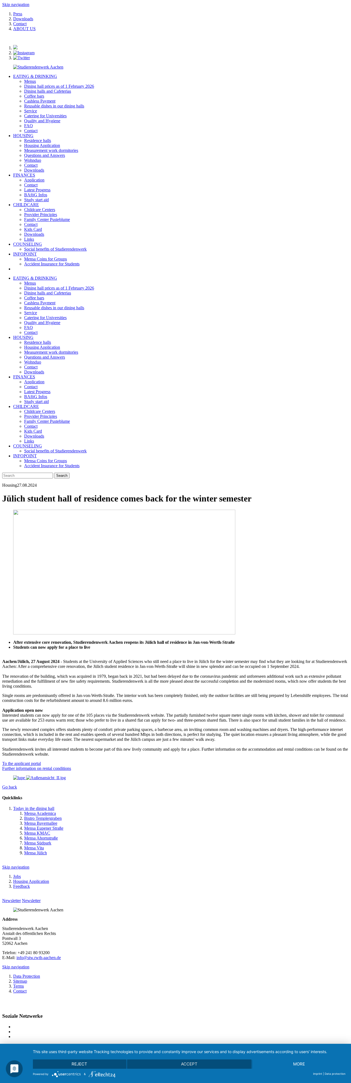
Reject (79, 1064)
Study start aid (36, 401)
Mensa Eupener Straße (43, 828)
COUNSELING (27, 244)
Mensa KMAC (37, 833)
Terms (18, 986)
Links (29, 441)
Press (17, 14)
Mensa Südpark (37, 843)
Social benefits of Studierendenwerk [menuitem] (55, 249)
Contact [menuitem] (31, 130)
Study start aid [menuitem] (36, 199)
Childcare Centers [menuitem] (39, 209)
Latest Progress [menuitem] (37, 190)
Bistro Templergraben (43, 818)
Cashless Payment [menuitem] (39, 101)
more (299, 1064)
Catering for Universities (45, 317)
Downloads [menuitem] (34, 170)
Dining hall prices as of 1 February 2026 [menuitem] (59, 86)
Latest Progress (37, 391)
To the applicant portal (21, 763)
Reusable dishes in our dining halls (54, 307)
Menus (30, 283)
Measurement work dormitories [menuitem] (51, 150)
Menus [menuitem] (30, 81)
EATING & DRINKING (35, 76)
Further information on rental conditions (36, 768)
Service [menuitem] (30, 111)
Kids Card (33, 431)
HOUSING (23, 135)
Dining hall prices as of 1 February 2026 (59, 288)
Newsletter (11, 900)
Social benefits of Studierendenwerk (55, 451)
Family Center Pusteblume (47, 421)
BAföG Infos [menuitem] (35, 194)
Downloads (23, 18)
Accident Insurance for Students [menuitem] (52, 264)
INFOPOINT (25, 254)
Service (30, 312)
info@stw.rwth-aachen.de (38, 957)
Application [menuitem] (34, 180)
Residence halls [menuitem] (37, 140)
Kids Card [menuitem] (33, 229)
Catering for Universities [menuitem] (45, 116)
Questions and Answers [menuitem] (44, 155)
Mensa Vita (34, 848)
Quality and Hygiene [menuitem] (42, 120)
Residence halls (37, 342)
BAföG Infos (35, 396)
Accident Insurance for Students (52, 465)
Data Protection (26, 976)
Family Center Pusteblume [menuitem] (47, 219)
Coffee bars (34, 298)
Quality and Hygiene (42, 322)
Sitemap (20, 981)
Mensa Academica (40, 813)
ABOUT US (24, 28)
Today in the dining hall (33, 808)
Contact (20, 23)
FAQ (28, 327)
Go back (9, 787)
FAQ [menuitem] (28, 125)
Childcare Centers (39, 411)
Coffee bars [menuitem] (34, 96)
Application (34, 381)
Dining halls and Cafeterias (47, 293)
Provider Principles (40, 416)
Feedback (21, 886)
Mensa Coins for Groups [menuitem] (45, 259)
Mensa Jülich (35, 852)
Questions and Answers (44, 357)
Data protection (335, 1073)
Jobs (17, 876)
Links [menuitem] (29, 239)
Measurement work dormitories (51, 352)
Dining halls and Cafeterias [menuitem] (47, 91)
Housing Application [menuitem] (42, 145)
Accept (189, 1064)
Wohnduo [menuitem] (32, 160)
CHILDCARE (26, 204)
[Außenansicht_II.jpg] (39, 777)
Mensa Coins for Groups (45, 460)
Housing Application (42, 347)
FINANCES (24, 175)
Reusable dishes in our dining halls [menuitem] (54, 106)
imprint (317, 1073)
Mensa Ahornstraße (41, 838)
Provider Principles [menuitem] (40, 214)
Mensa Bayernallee (40, 823)
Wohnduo (32, 362)
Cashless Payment (39, 302)
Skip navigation (15, 4)
